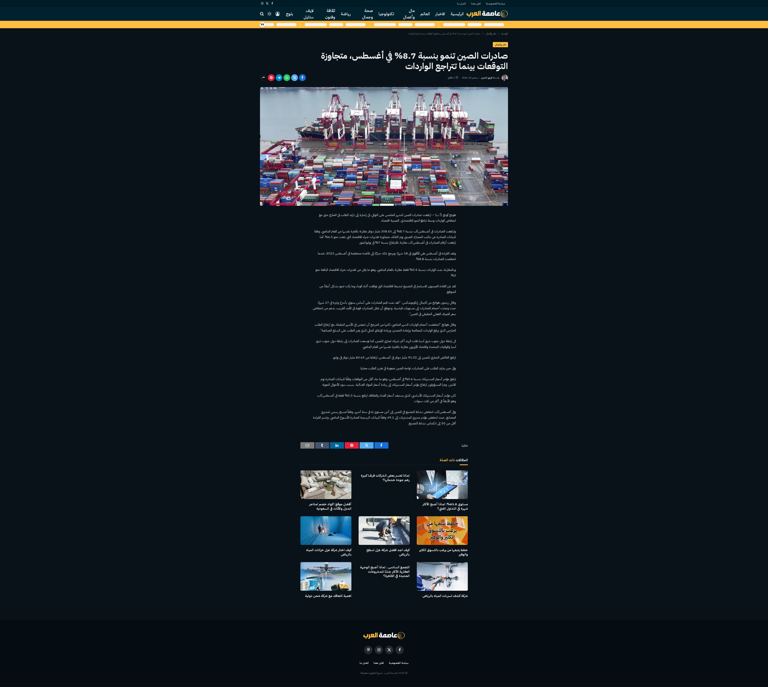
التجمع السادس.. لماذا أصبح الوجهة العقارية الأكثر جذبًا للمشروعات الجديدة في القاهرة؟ (385, 571)
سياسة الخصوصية (495, 3)
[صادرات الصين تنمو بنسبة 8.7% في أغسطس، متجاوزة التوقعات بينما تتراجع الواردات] (384, 146)
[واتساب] (286, 77)
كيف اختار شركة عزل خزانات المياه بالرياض (328, 552)
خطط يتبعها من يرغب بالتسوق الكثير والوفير (443, 552)
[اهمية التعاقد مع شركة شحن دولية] (325, 576)
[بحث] (262, 13)
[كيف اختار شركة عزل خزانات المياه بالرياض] (325, 530)
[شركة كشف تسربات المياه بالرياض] (442, 576)
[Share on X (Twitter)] (294, 77)
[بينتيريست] (271, 77)
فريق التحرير (486, 77)
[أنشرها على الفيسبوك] (302, 77)
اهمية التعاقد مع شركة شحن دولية (328, 596)
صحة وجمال (367, 14)
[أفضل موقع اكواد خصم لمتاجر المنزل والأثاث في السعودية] (325, 484)
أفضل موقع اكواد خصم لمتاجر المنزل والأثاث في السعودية (330, 506)
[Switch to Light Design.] (269, 14)
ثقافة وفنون (330, 14)
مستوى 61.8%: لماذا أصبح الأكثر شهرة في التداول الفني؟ (445, 506)
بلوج (289, 14)
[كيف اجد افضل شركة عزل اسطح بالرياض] (384, 530)
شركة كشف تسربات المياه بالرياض (445, 596)
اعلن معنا (476, 3)
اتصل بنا (461, 3)
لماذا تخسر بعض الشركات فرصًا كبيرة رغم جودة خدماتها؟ (385, 478)
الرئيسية (457, 14)
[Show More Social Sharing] (263, 77)
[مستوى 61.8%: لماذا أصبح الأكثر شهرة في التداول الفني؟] (442, 484)
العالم (425, 14)
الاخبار (440, 14)
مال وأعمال (409, 14)
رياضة (346, 14)
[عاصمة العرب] (487, 14)
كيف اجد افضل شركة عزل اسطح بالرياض (388, 552)
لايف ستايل (309, 14)
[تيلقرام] (279, 77)
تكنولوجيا (386, 14)
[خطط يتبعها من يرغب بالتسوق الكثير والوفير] (442, 530)
